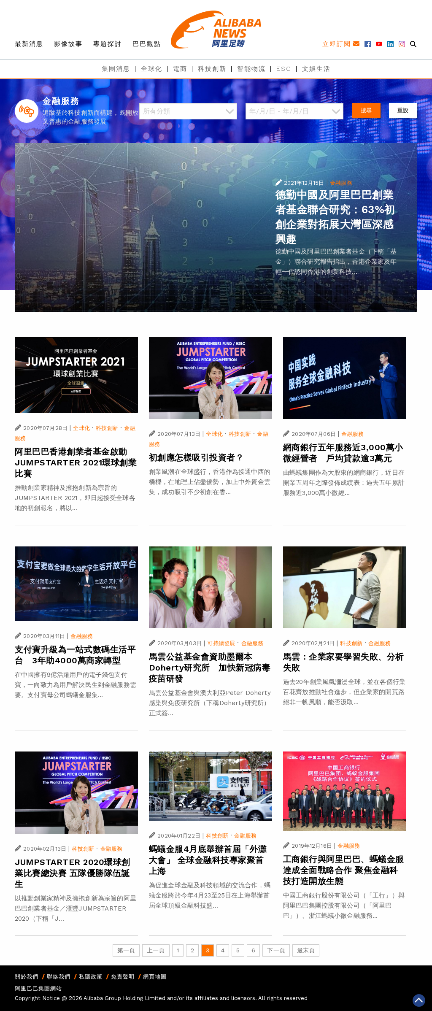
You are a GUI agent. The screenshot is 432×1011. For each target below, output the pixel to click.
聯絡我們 (58, 976)
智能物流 (251, 69)
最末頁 (306, 950)
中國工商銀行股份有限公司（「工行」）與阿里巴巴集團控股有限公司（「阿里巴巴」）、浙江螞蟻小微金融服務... (344, 905)
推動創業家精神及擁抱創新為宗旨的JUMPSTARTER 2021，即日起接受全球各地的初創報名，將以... (75, 498)
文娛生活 (316, 69)
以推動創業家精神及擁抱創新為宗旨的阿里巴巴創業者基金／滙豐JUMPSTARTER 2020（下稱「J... (75, 908)
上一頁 (156, 950)
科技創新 (212, 69)
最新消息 (29, 44)
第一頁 (126, 950)
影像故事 (68, 44)
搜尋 (366, 110)
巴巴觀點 (146, 44)
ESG (284, 69)
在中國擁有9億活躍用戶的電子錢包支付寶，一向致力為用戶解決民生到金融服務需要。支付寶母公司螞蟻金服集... (75, 685)
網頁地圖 (155, 976)
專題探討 (107, 44)
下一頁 (276, 950)
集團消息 (116, 69)
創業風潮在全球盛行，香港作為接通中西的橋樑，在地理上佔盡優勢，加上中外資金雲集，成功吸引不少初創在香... (209, 482)
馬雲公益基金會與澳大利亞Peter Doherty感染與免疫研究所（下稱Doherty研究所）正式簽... (210, 703)
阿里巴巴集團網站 (38, 988)
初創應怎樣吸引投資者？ (196, 457)
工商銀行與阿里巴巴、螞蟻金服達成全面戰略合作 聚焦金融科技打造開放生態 (343, 870)
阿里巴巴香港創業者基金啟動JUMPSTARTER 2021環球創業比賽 (76, 462)
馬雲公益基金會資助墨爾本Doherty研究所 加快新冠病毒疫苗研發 (210, 667)
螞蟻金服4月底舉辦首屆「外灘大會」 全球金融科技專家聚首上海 (208, 860)
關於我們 (26, 976)
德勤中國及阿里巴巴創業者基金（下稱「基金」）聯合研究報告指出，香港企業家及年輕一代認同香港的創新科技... (336, 262)
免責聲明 (123, 976)
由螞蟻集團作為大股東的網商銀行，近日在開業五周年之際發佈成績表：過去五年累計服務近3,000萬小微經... (344, 483)
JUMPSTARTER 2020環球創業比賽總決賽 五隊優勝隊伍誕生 (72, 873)
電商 (180, 69)
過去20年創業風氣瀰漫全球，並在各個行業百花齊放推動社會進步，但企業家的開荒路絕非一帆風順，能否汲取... (344, 692)
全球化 (151, 69)
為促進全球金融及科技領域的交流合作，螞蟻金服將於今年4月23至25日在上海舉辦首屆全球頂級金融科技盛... (209, 895)
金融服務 (341, 183)
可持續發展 (221, 643)
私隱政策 (91, 976)
